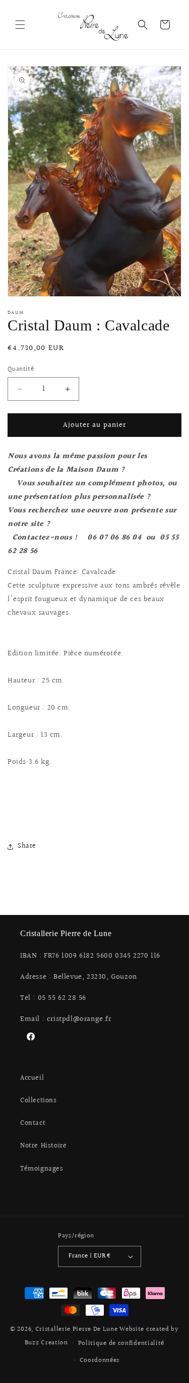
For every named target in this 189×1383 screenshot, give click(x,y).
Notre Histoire (43, 1145)
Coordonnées (100, 1360)
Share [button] (27, 846)
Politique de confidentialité (121, 1343)
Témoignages (42, 1169)
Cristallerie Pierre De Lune (76, 1329)
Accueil (32, 1078)
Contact (32, 1123)
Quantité (21, 369)
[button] (20, 25)
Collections (38, 1100)
